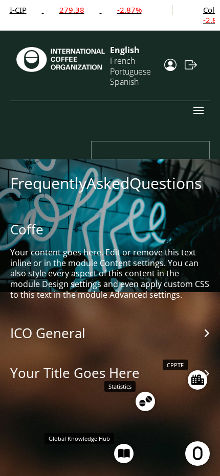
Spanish (124, 81)
